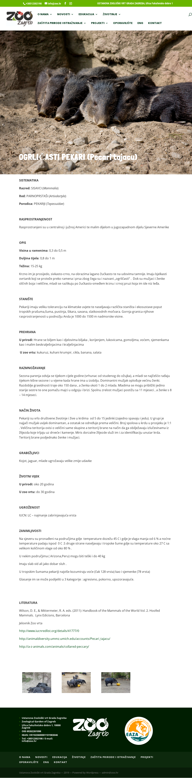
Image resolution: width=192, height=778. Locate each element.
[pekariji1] (36, 692)
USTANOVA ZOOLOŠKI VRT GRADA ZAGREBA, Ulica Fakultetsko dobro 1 (135, 3)
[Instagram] (70, 3)
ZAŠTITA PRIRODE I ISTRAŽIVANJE (60, 23)
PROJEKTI (97, 23)
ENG (140, 23)
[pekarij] (115, 692)
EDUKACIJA (86, 14)
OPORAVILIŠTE (123, 23)
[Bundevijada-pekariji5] (76, 692)
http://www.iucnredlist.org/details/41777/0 (49, 631)
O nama (43, 14)
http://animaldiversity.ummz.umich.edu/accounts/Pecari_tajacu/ (64, 639)
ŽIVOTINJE (110, 14)
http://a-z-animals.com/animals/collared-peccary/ (54, 646)
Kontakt (155, 23)
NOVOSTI (63, 14)
